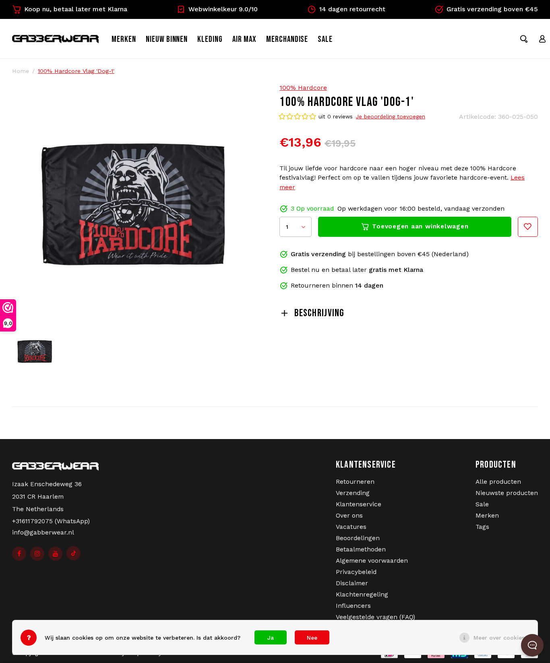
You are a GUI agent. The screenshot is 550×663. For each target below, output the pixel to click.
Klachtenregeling (362, 594)
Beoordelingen (358, 538)
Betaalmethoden (361, 549)
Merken (124, 39)
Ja (270, 637)
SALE (325, 39)
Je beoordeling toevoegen (390, 116)
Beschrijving (319, 313)
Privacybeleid (356, 572)
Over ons (349, 515)
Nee (312, 637)
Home (20, 71)
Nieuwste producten (507, 493)
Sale (482, 504)
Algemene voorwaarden (372, 560)
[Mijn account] (542, 38)
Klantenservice (358, 504)
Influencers (353, 605)
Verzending (353, 493)
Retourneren (355, 481)
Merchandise (287, 39)
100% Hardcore (303, 87)
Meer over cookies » (501, 637)
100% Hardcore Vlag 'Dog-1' (76, 71)
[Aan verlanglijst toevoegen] (528, 227)
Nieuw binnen (167, 39)
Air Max (244, 39)
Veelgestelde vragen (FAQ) (375, 617)
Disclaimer (352, 583)
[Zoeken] (523, 38)
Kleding (210, 39)
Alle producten (498, 481)
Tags (482, 526)
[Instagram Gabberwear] (37, 554)
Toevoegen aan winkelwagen (420, 226)
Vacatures (351, 526)
